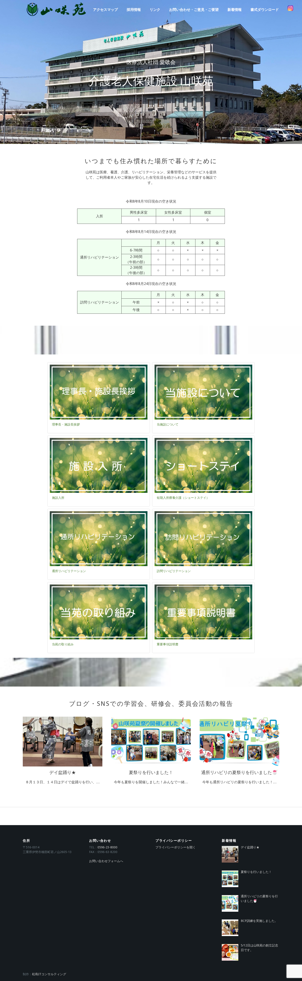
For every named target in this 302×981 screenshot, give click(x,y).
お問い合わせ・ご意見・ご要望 (194, 10)
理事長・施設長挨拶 (66, 424)
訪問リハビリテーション (174, 571)
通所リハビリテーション (69, 571)
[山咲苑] (56, 9)
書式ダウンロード (264, 10)
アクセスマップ (105, 10)
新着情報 (234, 10)
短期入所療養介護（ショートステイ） (183, 497)
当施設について (167, 424)
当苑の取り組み (63, 644)
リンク (155, 10)
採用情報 (134, 10)
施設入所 (58, 497)
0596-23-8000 (107, 847)
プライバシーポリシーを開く (175, 847)
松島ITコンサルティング (49, 974)
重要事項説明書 (167, 644)
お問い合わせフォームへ (106, 861)
